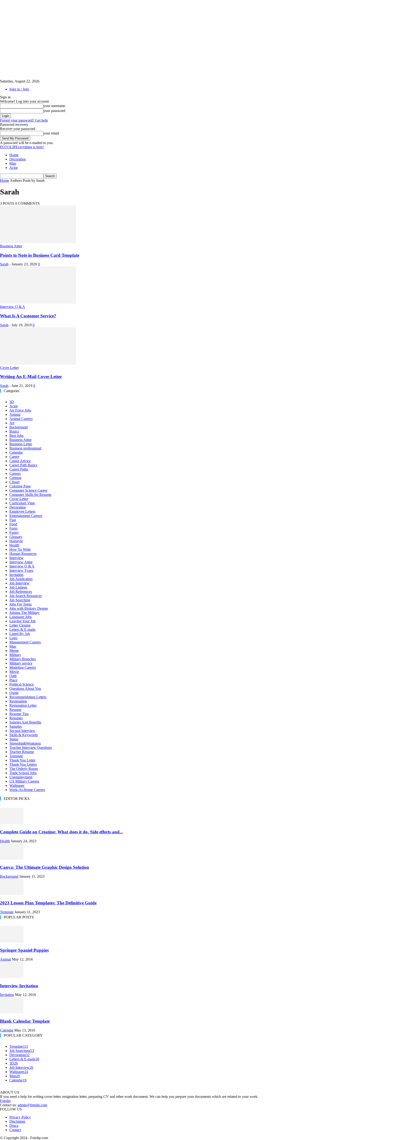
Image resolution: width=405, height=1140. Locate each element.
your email (51, 133)
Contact (15, 1130)
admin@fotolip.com (32, 1105)
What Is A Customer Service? (28, 315)
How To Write (20, 549)
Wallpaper (16, 785)
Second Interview (22, 731)
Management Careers (25, 642)
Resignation (18, 701)
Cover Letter (9, 368)
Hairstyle (16, 541)
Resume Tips (19, 714)
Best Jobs (16, 436)
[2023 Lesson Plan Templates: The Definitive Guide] (11, 894)
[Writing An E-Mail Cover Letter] (38, 363)
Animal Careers (21, 419)
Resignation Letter (23, 705)
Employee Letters (22, 511)
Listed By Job (19, 634)
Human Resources (23, 554)
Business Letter (20, 444)
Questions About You (25, 689)
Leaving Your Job (22, 621)
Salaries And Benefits (25, 722)
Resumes (16, 718)
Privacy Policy (20, 1117)
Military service (20, 663)
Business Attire (11, 246)
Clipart (14, 482)
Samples (15, 726)
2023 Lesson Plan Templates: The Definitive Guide (48, 902)
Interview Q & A (12, 307)
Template (16, 756)
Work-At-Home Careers (27, 790)
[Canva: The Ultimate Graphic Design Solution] (11, 858)
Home (14, 155)
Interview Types (21, 570)
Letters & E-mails (22, 629)
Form (13, 528)
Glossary (15, 537)
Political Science (21, 684)
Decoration (17, 159)
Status (13, 739)
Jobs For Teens (20, 604)
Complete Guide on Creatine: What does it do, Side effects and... (61, 831)
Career (14, 457)
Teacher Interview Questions (30, 748)
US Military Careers (24, 781)
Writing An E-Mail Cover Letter (31, 376)
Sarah (4, 264)
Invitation (16, 575)
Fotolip (5, 1101)
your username (54, 106)
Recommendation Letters (27, 697)
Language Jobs (20, 617)
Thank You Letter (22, 760)
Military (15, 655)
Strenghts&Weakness (25, 743)
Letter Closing (19, 625)
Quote (14, 693)
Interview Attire (21, 562)
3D (11, 402)
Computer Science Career (28, 490)
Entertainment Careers (25, 516)
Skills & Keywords (23, 735)
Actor (13, 168)
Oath (13, 676)
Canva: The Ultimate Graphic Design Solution (44, 867)
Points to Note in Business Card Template (39, 255)
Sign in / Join (19, 89)
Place (13, 680)
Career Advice (20, 461)
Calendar (16, 452)
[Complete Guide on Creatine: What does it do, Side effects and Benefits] (11, 823)
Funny (14, 533)
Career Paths (18, 469)
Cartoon (15, 478)
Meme (14, 651)
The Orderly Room (23, 769)
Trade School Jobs (23, 773)
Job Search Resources (25, 596)
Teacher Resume (21, 752)
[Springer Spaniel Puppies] (11, 941)
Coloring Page (20, 486)
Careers (15, 473)
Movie (14, 672)
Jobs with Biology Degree (28, 608)
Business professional (25, 448)
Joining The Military (24, 613)
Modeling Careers (22, 667)
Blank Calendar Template (25, 1021)
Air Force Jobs (20, 410)
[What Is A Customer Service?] (38, 302)
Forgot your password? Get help (24, 120)
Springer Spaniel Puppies (24, 950)
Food (13, 524)
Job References (20, 592)
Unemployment (20, 777)
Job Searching (19, 600)
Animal (14, 414)
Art (11, 423)
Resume (15, 710)
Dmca (13, 1126)
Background (18, 427)
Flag (12, 520)
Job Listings (18, 587)
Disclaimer (17, 1121)
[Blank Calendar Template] (11, 1012)
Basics (14, 431)
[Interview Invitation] (11, 977)
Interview (16, 558)
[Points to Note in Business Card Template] (38, 242)
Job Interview (19, 583)
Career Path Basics (23, 465)
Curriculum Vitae (22, 503)
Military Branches (22, 659)
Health (14, 545)
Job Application (21, 579)
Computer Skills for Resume (30, 495)
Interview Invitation (19, 985)
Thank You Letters (23, 764)
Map (12, 163)
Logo (13, 638)
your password (54, 111)
